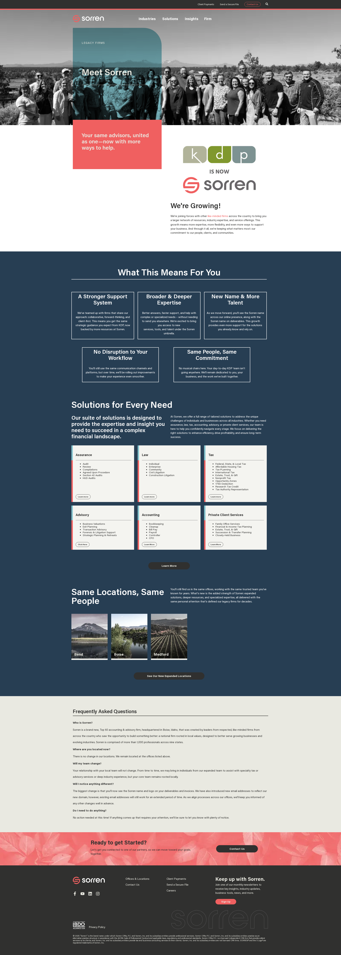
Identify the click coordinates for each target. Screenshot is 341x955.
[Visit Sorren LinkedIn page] (90, 894)
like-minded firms (218, 216)
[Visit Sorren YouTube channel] (82, 894)
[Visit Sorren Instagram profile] (98, 894)
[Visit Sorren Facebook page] (75, 894)
